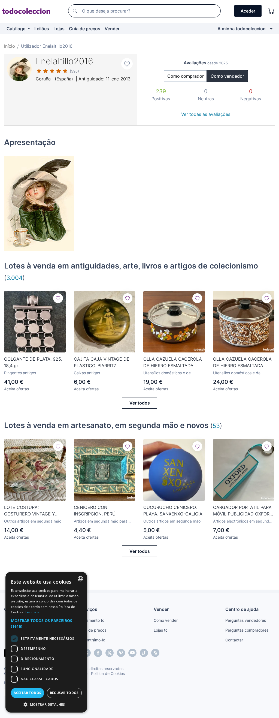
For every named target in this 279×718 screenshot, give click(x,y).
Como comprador (185, 76)
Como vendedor (227, 76)
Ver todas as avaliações (205, 114)
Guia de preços (84, 28)
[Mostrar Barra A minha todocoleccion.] (271, 28)
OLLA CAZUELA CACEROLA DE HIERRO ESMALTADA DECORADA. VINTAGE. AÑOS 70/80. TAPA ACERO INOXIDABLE (173, 362)
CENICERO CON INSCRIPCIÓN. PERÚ (95, 511)
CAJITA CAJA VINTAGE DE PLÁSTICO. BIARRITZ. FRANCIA (101, 362)
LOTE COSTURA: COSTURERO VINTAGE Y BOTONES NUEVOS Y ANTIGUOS (29, 511)
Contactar (234, 640)
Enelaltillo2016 (64, 61)
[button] (46, 623)
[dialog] (46, 642)
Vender (112, 28)
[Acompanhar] (58, 298)
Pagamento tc (91, 620)
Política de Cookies (108, 673)
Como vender (166, 620)
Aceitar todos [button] (27, 692)
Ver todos (139, 403)
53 (216, 425)
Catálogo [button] (17, 28)
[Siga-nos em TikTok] (144, 653)
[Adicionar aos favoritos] (127, 64)
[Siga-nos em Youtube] (132, 653)
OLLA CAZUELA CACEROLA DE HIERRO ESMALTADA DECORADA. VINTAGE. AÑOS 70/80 (243, 362)
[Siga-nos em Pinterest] (121, 653)
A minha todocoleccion (241, 28)
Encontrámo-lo (92, 640)
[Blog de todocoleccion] (155, 653)
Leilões (41, 28)
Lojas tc (161, 630)
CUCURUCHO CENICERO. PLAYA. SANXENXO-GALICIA (172, 511)
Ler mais (32, 612)
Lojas (59, 28)
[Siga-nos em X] (109, 653)
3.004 (14, 277)
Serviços (88, 609)
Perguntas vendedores (245, 620)
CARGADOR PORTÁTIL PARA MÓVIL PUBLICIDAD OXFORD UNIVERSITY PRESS (243, 511)
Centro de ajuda (242, 609)
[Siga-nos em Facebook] (98, 653)
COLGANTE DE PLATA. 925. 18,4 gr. (33, 362)
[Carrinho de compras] (271, 10)
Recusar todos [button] (64, 692)
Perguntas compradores (246, 630)
